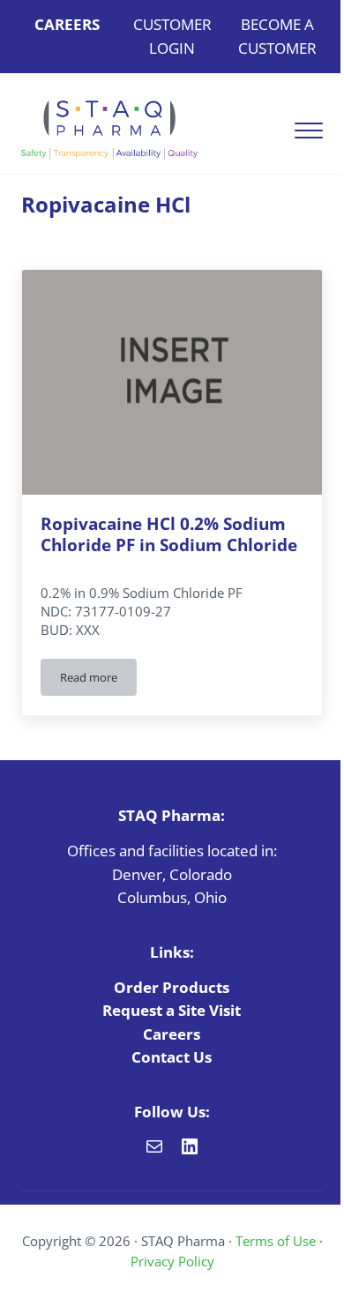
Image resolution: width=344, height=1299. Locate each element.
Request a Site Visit (171, 1010)
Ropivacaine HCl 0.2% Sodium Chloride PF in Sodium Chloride (169, 534)
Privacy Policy (172, 1261)
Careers (171, 1034)
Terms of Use (276, 1241)
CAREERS (67, 24)
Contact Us (171, 1057)
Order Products (171, 987)
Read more (98, 680)
